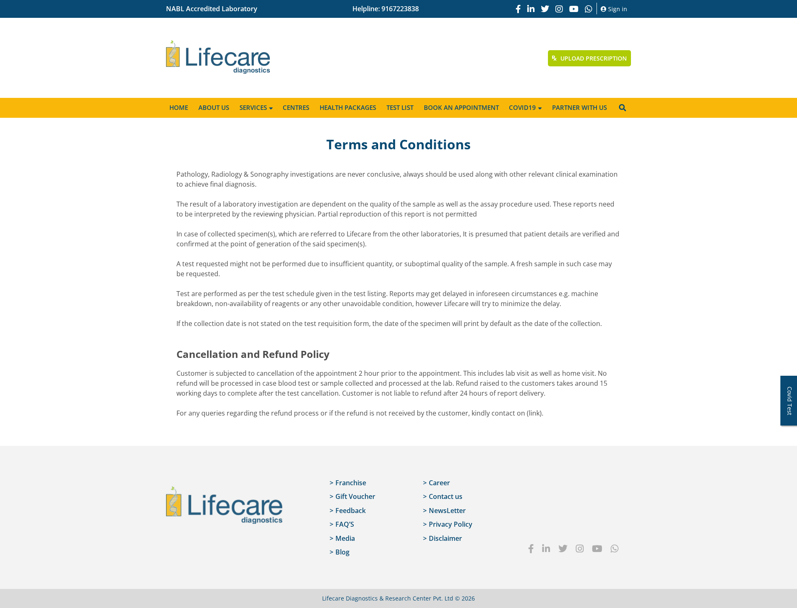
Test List (399, 107)
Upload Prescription (593, 58)
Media (345, 538)
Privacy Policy (450, 524)
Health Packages (348, 107)
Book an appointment (461, 107)
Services (253, 107)
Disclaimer (445, 538)
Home (178, 107)
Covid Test (790, 401)
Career (439, 482)
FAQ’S (344, 524)
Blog (342, 552)
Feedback (350, 510)
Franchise (350, 482)
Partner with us (579, 107)
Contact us (445, 496)
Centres (296, 107)
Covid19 (522, 107)
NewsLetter (447, 510)
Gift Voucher (355, 496)
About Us (213, 107)
